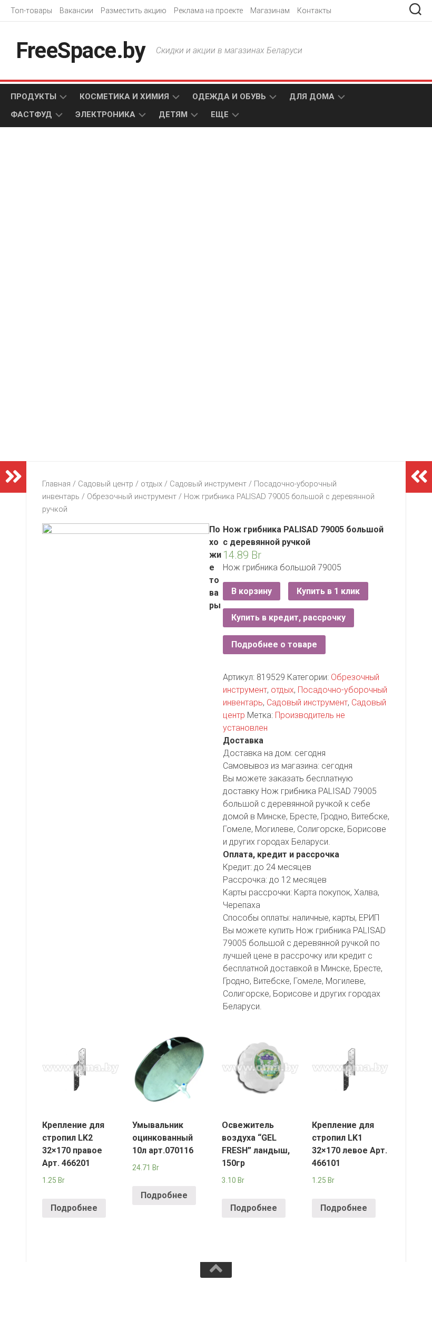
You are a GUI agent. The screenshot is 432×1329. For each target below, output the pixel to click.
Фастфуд (31, 114)
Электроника (105, 114)
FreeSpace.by (80, 50)
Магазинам (270, 10)
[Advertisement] (126, 219)
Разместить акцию (133, 10)
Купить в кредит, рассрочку (288, 618)
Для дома (312, 96)
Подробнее (74, 1208)
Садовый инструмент (208, 484)
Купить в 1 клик (328, 591)
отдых (151, 484)
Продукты (33, 96)
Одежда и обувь (229, 96)
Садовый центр (105, 484)
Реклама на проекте (208, 10)
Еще (220, 114)
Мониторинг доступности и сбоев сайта (89, 1307)
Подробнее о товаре (274, 644)
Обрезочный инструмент (131, 496)
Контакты (314, 10)
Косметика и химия (124, 96)
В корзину (251, 591)
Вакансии (76, 10)
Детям (173, 114)
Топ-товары (31, 10)
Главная (56, 484)
